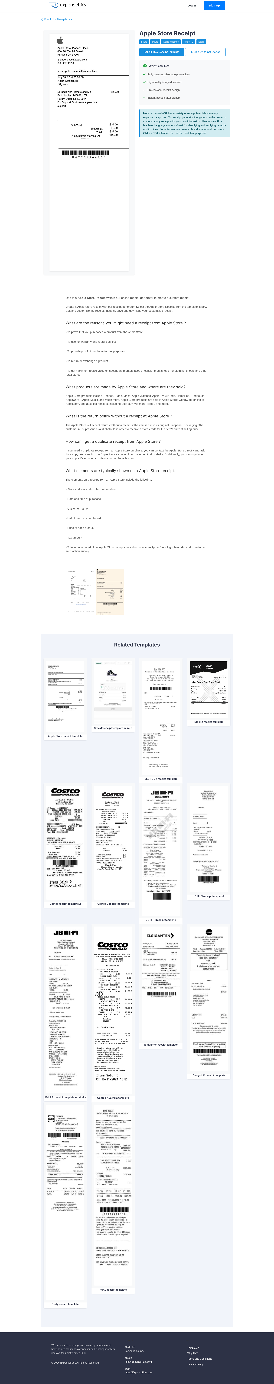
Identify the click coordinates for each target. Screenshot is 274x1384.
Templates (193, 1348)
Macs (155, 41)
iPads (144, 41)
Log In (191, 5)
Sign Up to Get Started (207, 52)
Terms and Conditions (200, 1358)
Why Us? (193, 1353)
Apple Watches (171, 41)
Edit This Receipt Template (163, 52)
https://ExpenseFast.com (138, 1372)
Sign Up (214, 5)
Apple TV (188, 41)
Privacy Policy (195, 1364)
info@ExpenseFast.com (138, 1361)
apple (201, 41)
